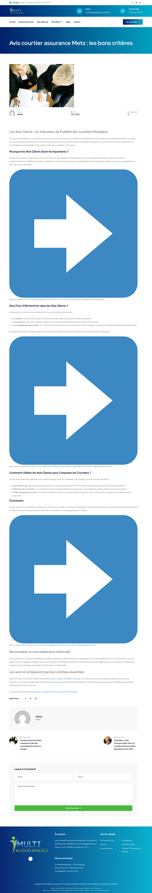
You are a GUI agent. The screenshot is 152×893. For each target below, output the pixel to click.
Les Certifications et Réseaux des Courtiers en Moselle (59, 466)
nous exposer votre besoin (66, 692)
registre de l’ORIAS (64, 679)
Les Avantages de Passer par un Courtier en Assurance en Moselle (69, 645)
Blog (68, 22)
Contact (76, 22)
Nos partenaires (106, 848)
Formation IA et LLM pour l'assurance (94, 884)
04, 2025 (75, 114)
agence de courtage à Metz (42, 692)
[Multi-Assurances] (16, 11)
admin (20, 114)
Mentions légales (128, 844)
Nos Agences (42, 22)
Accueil (12, 22)
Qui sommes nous (26, 22)
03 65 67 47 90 (136, 12)
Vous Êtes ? (56, 22)
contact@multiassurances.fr (97, 12)
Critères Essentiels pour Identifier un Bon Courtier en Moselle (53, 299)
